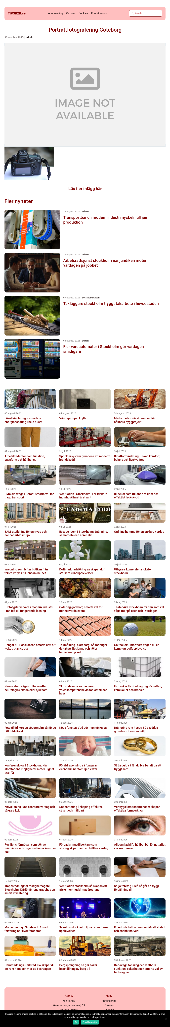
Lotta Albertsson (91, 297)
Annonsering (55, 13)
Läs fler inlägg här (85, 188)
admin (29, 37)
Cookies (83, 13)
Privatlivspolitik (90, 1022)
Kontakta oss (99, 13)
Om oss (70, 13)
